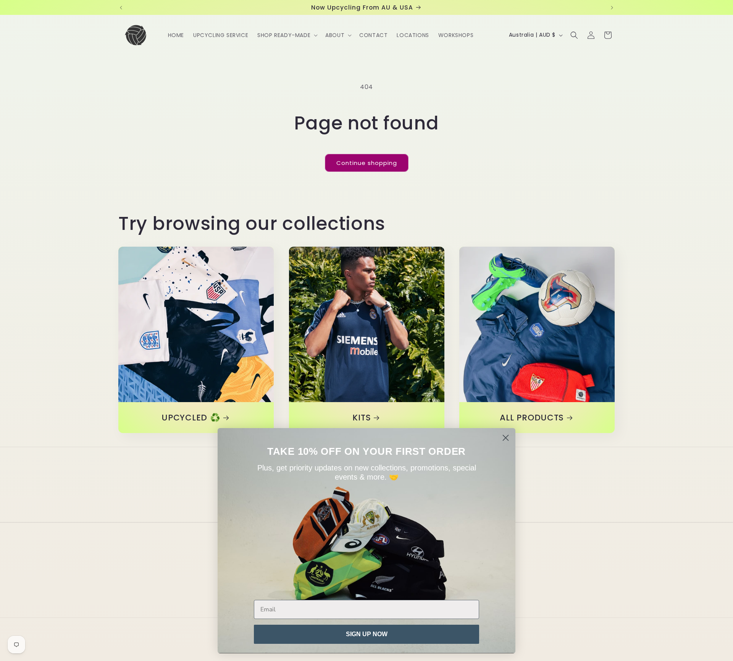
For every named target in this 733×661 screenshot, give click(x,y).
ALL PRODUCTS (532, 417)
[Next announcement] (612, 7)
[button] (287, 35)
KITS (361, 417)
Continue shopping (366, 163)
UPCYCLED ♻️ (190, 417)
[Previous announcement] (121, 7)
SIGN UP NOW (366, 634)
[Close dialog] (505, 437)
